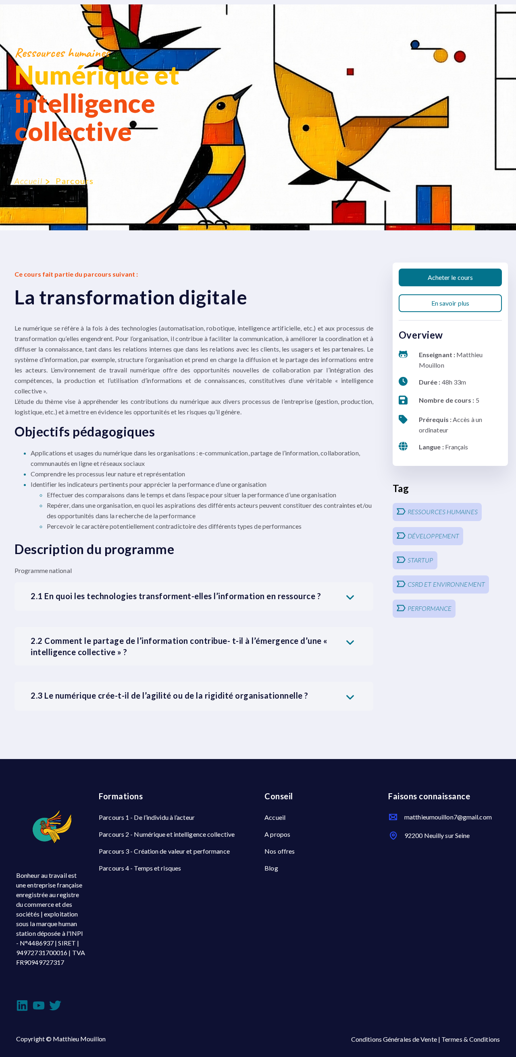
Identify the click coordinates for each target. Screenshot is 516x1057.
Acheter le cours (450, 277)
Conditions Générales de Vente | (396, 1039)
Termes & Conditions (470, 1039)
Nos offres (279, 851)
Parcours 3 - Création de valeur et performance (164, 851)
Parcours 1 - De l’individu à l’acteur (147, 817)
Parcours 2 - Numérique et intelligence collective (167, 834)
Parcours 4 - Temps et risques (140, 868)
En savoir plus (450, 303)
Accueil (28, 181)
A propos (277, 834)
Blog (271, 868)
